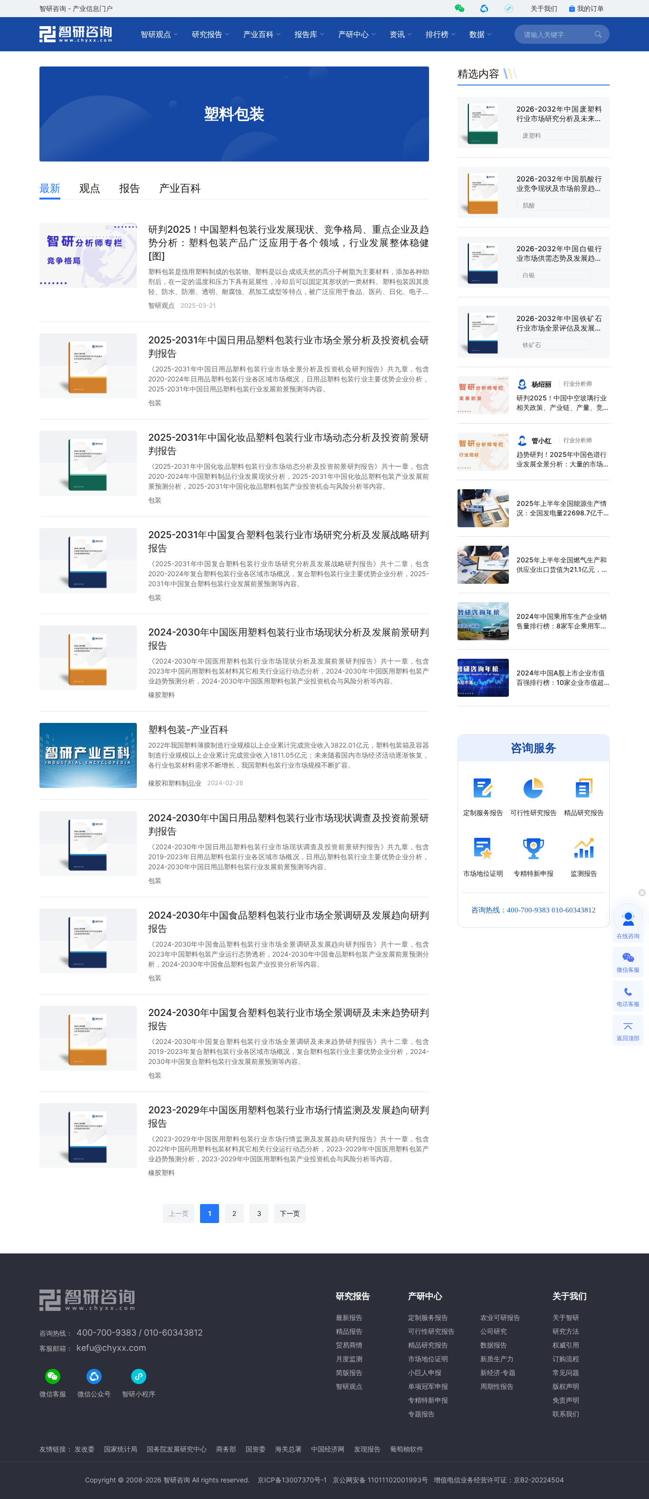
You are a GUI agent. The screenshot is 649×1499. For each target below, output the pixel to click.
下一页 (290, 1213)
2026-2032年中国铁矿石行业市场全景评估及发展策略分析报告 (559, 328)
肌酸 (529, 205)
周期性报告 (497, 1386)
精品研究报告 (428, 1345)
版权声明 (566, 1386)
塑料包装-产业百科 (188, 729)
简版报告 (349, 1372)
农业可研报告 (500, 1317)
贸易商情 (349, 1345)
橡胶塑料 (161, 695)
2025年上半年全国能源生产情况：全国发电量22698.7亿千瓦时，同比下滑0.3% (561, 512)
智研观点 (156, 34)
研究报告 (207, 34)
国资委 (256, 1449)
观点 (89, 188)
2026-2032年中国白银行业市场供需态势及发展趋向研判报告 (559, 258)
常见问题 (566, 1372)
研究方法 (566, 1331)
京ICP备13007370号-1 (292, 1480)
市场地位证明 (428, 1359)
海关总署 (288, 1449)
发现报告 (367, 1449)
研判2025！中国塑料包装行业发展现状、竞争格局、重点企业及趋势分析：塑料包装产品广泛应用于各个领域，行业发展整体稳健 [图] (288, 243)
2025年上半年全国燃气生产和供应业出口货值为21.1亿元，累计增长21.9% (562, 569)
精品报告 (349, 1331)
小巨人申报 (424, 1372)
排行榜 (437, 34)
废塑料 (532, 135)
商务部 (226, 1449)
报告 (129, 188)
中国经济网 (327, 1449)
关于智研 (566, 1317)
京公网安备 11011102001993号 (380, 1480)
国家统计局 (120, 1449)
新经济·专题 (497, 1372)
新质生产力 (497, 1359)
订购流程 (566, 1359)
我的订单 (590, 8)
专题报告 (421, 1414)
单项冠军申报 (428, 1386)
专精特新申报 (428, 1400)
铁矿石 (532, 345)
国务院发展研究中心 (177, 1449)
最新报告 (349, 1317)
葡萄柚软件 (406, 1449)
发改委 (85, 1449)
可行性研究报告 (431, 1331)
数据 (477, 34)
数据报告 (493, 1345)
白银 (529, 275)
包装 (155, 402)
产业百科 (258, 34)
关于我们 (544, 8)
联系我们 (566, 1414)
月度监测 (349, 1359)
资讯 (397, 34)
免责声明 (566, 1400)
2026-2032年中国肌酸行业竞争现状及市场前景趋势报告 (559, 188)
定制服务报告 (428, 1317)
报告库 (306, 34)
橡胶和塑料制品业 (174, 783)
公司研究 (493, 1331)
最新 (49, 188)
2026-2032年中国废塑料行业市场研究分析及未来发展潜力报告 (559, 118)
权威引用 (566, 1345)
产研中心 (353, 34)
